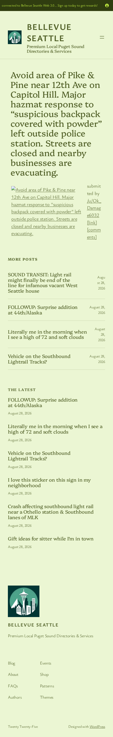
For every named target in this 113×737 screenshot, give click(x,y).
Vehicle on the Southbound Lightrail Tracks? (39, 358)
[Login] (107, 5)
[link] (92, 222)
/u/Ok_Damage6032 (94, 207)
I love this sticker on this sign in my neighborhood (49, 482)
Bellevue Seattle (49, 32)
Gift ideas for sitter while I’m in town (51, 538)
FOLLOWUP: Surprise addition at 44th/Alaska (43, 309)
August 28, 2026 (101, 283)
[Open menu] (102, 37)
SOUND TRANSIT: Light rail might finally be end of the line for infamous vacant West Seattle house (43, 282)
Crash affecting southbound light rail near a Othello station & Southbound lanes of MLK (51, 511)
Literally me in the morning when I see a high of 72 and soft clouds (47, 334)
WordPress (97, 726)
